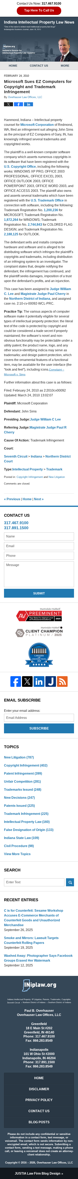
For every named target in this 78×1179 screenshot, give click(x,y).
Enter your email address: (22, 710)
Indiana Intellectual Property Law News (39, 25)
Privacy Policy (39, 1100)
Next (39, 499)
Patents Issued (19, 805)
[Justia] (50, 681)
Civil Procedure (19, 846)
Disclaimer (39, 1089)
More (65, 65)
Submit (39, 593)
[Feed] (62, 681)
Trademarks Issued (22, 789)
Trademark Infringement (26, 813)
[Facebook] (15, 681)
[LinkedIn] (39, 681)
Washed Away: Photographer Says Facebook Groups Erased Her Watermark (38, 958)
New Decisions (19, 797)
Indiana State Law (21, 838)
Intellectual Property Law (27, 822)
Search (70, 882)
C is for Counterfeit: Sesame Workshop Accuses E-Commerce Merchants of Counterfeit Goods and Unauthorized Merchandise (33, 918)
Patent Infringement (23, 773)
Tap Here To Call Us (39, 10)
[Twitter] (27, 681)
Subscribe (39, 728)
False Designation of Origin (28, 830)
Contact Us (39, 65)
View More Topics (17, 854)
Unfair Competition (22, 781)
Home (13, 65)
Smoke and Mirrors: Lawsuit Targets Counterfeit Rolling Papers (31, 940)
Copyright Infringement (30, 476)
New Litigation (57, 476)
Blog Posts (39, 1122)
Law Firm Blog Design (37, 1173)
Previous (12, 499)
